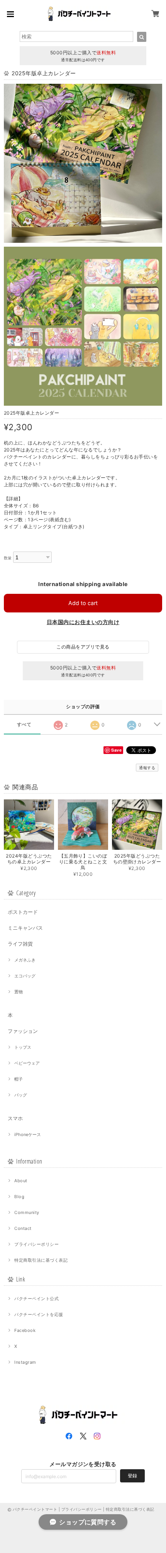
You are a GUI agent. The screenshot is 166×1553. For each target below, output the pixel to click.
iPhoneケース (27, 1134)
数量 (8, 558)
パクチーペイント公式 (36, 1298)
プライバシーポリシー (36, 1244)
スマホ (15, 1118)
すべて (24, 724)
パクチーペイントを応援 (38, 1314)
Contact (22, 1228)
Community (26, 1212)
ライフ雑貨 (20, 944)
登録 (132, 1476)
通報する (147, 767)
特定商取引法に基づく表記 (41, 1260)
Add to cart (83, 603)
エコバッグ (25, 976)
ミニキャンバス (25, 928)
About (20, 1180)
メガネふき (25, 960)
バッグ (20, 1095)
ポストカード (23, 912)
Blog (19, 1196)
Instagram (25, 1362)
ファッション (23, 1031)
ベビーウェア (27, 1063)
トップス (22, 1047)
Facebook (25, 1330)
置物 (18, 991)
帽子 (18, 1079)
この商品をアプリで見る (82, 647)
